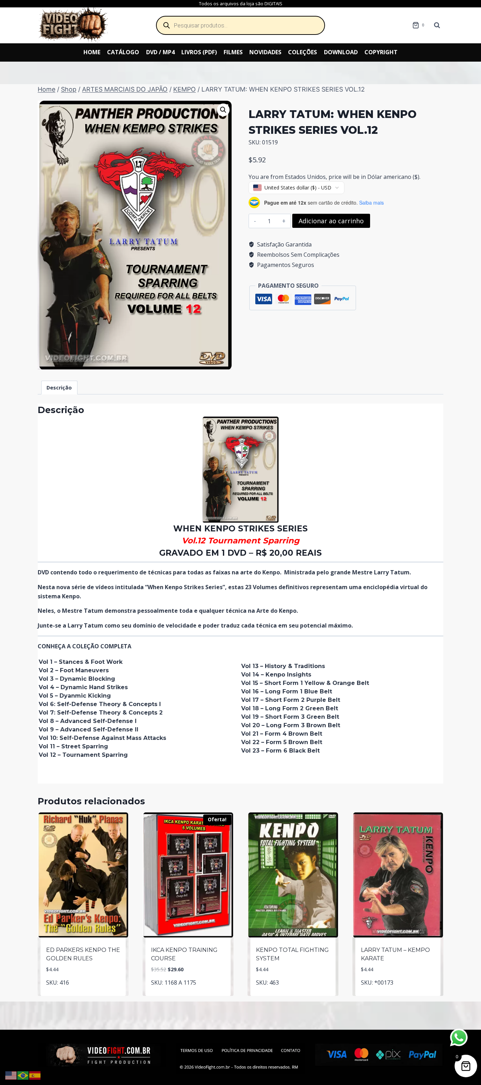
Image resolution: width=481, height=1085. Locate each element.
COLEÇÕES (302, 52)
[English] (11, 1075)
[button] (223, 110)
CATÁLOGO (123, 52)
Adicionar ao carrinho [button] (83, 994)
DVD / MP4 (160, 52)
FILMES (233, 52)
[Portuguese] (23, 1075)
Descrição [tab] (59, 387)
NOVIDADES (265, 52)
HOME (91, 52)
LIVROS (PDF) (199, 52)
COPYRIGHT (381, 52)
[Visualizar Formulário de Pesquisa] (437, 25)
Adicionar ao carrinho (331, 221)
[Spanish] (35, 1075)
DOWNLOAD (341, 52)
